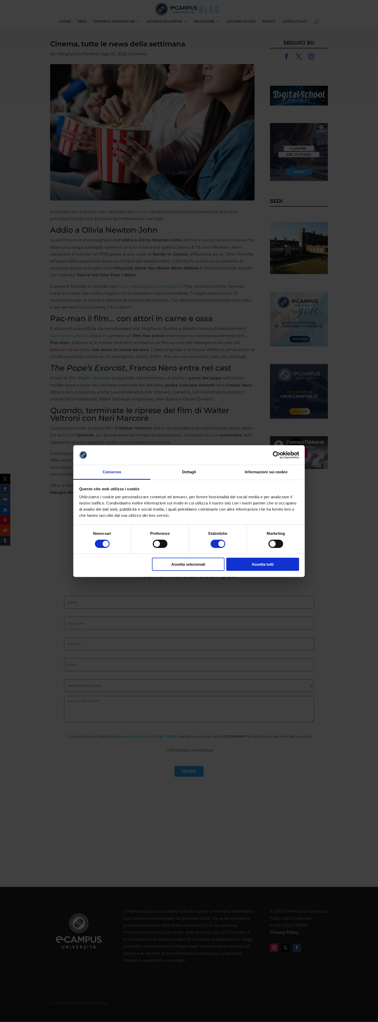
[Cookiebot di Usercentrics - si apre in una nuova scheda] (276, 455)
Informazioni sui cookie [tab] (266, 472)
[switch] (160, 544)
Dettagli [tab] (189, 472)
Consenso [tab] (112, 472)
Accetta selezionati (188, 564)
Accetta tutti (263, 564)
